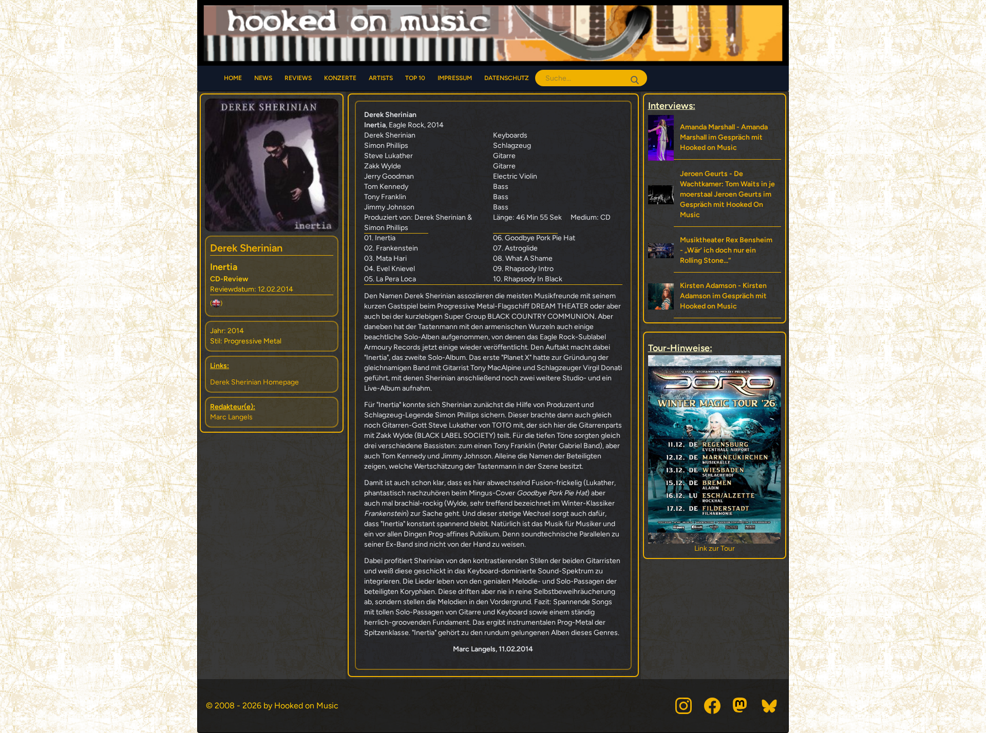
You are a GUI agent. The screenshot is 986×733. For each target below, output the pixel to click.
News (263, 78)
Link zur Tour (714, 548)
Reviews (298, 78)
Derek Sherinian (246, 248)
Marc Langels (231, 417)
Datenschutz (506, 78)
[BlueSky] (770, 706)
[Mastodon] (741, 706)
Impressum (455, 78)
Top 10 (415, 78)
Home (233, 78)
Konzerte (340, 78)
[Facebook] (712, 706)
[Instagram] (683, 706)
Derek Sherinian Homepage (254, 382)
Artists (381, 78)
